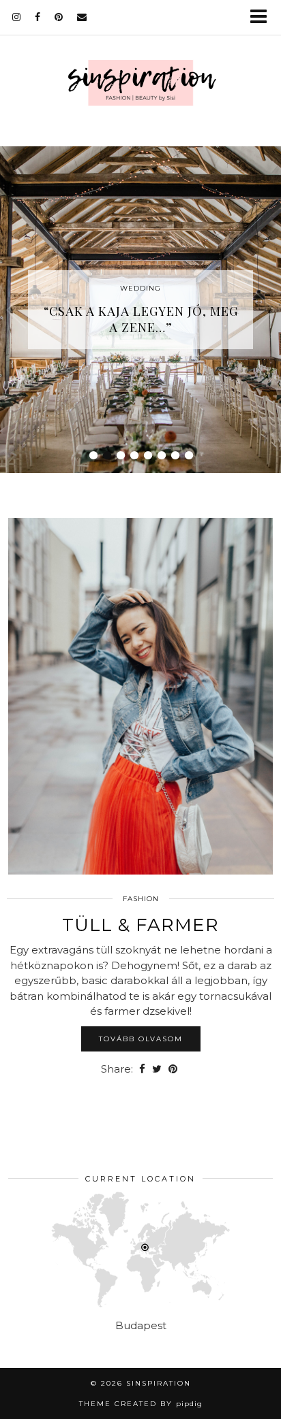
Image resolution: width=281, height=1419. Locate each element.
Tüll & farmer (140, 925)
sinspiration (158, 1383)
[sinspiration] (140, 86)
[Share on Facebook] (142, 1069)
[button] (263, 17)
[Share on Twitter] (157, 1069)
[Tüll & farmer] (140, 696)
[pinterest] (59, 17)
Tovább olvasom (141, 1038)
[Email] (82, 17)
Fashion (141, 898)
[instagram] (16, 17)
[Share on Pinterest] (173, 1069)
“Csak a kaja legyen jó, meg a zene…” (141, 319)
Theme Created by (141, 1403)
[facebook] (38, 17)
